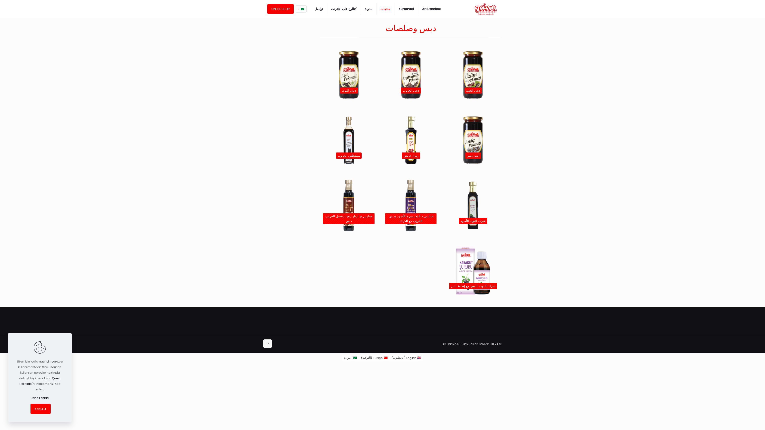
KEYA (494, 344)
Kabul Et (40, 409)
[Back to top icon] (267, 343)
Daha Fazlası (40, 398)
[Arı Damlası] (486, 9)
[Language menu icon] (301, 9)
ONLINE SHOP (280, 9)
